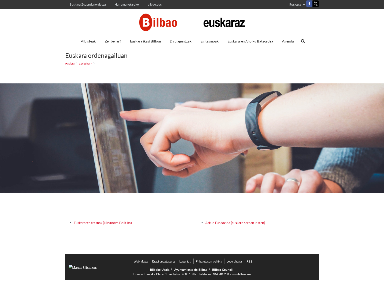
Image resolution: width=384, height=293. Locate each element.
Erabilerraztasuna (163, 261)
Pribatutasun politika (209, 261)
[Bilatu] (303, 41)
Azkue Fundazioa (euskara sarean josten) (235, 223)
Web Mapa (141, 261)
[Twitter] (315, 4)
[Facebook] (309, 3)
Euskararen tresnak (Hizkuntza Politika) (103, 223)
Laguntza (185, 261)
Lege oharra (234, 261)
